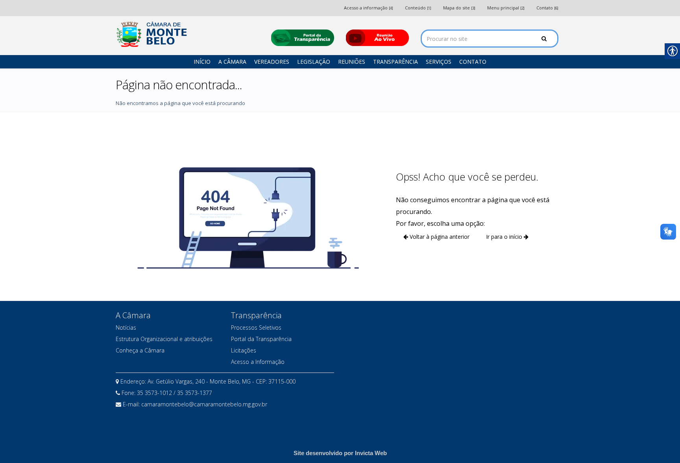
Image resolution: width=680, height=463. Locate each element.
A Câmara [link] (232, 61)
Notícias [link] (126, 327)
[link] (153, 34)
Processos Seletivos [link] (256, 327)
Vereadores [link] (271, 61)
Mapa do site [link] (459, 8)
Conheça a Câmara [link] (140, 350)
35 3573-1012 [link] (155, 393)
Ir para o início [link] (505, 236)
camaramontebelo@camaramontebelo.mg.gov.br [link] (204, 404)
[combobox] (489, 39)
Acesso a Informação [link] (258, 361)
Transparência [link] (395, 61)
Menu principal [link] (506, 8)
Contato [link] (547, 8)
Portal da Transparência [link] (261, 339)
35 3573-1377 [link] (194, 393)
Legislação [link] (313, 61)
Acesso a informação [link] (368, 8)
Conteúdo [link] (418, 8)
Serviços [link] (438, 61)
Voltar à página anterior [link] (438, 236)
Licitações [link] (243, 350)
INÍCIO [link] (202, 61)
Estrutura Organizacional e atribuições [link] (164, 339)
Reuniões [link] (351, 61)
